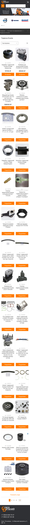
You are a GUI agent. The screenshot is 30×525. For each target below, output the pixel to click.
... (25, 30)
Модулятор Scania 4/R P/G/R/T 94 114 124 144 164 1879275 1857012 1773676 (8, 98)
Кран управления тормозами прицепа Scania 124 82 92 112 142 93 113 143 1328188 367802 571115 (8, 354)
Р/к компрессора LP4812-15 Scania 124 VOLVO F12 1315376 (8, 319)
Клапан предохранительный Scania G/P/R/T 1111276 (8, 193)
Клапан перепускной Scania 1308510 (22, 287)
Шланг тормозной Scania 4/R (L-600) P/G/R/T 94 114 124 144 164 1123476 (8, 257)
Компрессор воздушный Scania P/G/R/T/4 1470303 (22, 66)
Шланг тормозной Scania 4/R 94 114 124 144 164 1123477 (22, 257)
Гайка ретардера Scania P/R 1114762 (22, 224)
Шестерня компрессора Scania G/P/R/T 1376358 (22, 481)
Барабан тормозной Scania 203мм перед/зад (8, 66)
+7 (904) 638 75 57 (7, 515)
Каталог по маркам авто (14, 31)
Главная (2, 31)
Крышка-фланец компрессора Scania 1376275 (8, 481)
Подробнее (22, 108)
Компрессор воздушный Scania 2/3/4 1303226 (8, 287)
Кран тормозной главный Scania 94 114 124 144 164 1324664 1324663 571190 (22, 320)
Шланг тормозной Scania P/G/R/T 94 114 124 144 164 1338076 (8, 387)
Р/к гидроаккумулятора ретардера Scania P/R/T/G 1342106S (22, 387)
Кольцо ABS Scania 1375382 (8, 448)
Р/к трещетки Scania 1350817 (22, 418)
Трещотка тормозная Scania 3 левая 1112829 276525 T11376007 (22, 194)
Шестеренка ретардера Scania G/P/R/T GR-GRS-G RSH (22, 131)
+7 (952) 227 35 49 (7, 517)
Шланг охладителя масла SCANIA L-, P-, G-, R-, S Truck (8, 130)
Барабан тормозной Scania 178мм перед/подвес (8, 162)
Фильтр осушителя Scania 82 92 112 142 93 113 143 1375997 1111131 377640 (22, 450)
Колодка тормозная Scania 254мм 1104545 (22, 162)
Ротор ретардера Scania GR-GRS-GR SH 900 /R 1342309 (8, 418)
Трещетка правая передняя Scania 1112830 (8, 225)
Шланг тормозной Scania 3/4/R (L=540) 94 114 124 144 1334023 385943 (22, 353)
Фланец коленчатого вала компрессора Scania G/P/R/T (22, 97)
